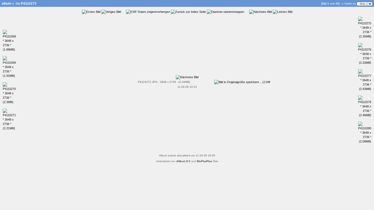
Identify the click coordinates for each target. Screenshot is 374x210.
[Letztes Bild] (282, 11)
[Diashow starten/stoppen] (225, 11)
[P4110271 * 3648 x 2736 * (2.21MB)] (9, 128)
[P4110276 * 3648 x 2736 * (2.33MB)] (364, 62)
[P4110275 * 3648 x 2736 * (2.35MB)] (364, 36)
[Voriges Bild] (111, 11)
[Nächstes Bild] (260, 11)
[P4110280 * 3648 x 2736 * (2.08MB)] (364, 141)
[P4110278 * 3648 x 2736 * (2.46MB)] (364, 115)
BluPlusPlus (204, 161)
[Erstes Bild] (91, 11)
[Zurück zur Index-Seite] (188, 11)
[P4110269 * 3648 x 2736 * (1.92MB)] (9, 75)
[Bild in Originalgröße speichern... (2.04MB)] (242, 81)
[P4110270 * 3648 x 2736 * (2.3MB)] (9, 102)
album (6, 3)
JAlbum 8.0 (183, 161)
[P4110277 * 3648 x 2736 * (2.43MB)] (364, 89)
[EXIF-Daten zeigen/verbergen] (148, 11)
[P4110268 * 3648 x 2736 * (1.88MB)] (9, 49)
